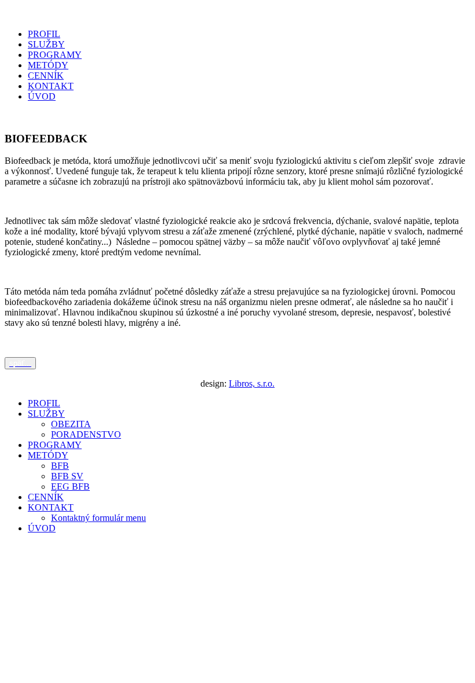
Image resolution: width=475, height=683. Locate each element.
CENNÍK (46, 75)
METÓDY (48, 65)
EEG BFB (70, 486)
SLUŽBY (46, 44)
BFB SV (67, 476)
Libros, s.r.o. (252, 383)
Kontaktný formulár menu (98, 518)
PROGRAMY (55, 55)
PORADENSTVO (86, 434)
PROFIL (44, 34)
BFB (60, 466)
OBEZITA (71, 424)
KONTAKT (51, 86)
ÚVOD (42, 96)
